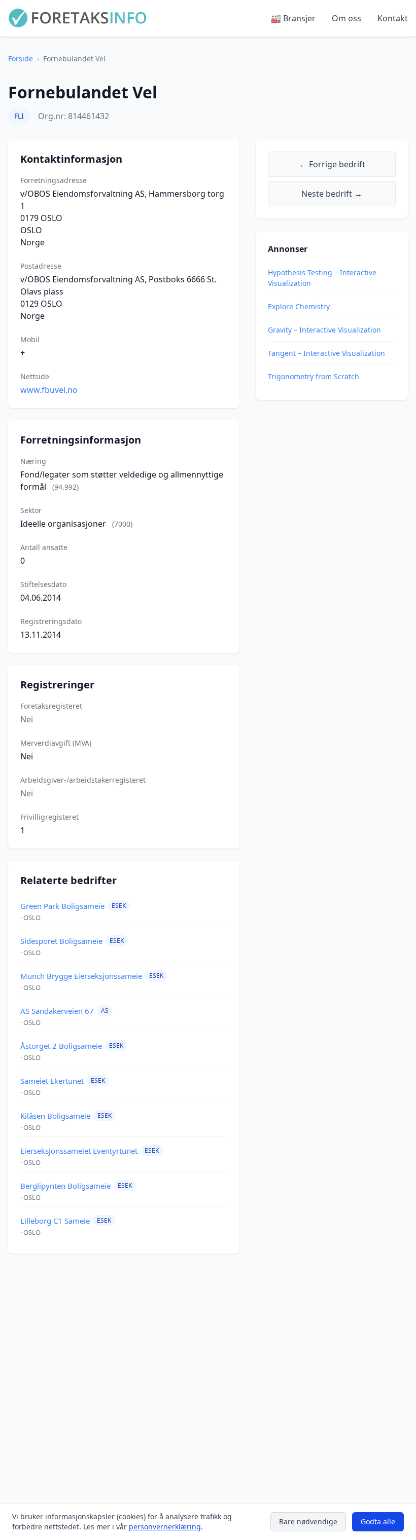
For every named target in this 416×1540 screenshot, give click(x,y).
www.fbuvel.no (49, 389)
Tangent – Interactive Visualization (326, 353)
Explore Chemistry (299, 306)
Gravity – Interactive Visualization (324, 330)
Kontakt (392, 18)
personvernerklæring (165, 1526)
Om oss (346, 18)
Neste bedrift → (331, 193)
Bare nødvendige (308, 1521)
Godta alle (378, 1521)
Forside (20, 58)
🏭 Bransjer (293, 18)
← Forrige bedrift (332, 164)
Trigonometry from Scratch (313, 376)
